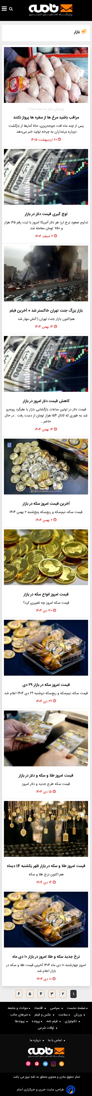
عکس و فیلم (44, 1014)
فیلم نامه (53, 1021)
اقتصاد (39, 1008)
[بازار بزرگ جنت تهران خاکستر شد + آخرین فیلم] (46, 273)
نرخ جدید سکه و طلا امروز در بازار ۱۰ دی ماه (46, 957)
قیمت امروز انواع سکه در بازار (46, 594)
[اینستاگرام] (53, 1063)
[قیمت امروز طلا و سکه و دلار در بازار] (46, 738)
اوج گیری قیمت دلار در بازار (46, 214)
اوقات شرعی (47, 1028)
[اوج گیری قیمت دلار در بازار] (46, 177)
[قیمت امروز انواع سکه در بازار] (46, 557)
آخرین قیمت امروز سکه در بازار (46, 504)
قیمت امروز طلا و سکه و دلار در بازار (46, 775)
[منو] (4, 9)
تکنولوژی (72, 1021)
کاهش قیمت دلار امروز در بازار (46, 401)
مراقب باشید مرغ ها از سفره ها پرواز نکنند (46, 117)
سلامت (63, 1014)
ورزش (79, 1014)
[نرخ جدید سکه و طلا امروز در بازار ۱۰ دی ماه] (46, 920)
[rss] (61, 1063)
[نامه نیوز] (50, 10)
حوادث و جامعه (18, 1008)
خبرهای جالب (19, 1014)
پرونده (36, 1021)
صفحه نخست (76, 1008)
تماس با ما (56, 1040)
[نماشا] (37, 1063)
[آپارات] (28, 1063)
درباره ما (36, 1040)
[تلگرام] (45, 1063)
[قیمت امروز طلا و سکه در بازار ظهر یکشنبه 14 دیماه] (46, 829)
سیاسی (56, 1008)
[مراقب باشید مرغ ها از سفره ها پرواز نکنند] (46, 75)
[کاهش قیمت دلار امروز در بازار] (46, 364)
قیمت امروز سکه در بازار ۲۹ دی (46, 685)
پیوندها (20, 1021)
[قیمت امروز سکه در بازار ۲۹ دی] (46, 648)
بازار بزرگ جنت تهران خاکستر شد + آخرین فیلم (46, 310)
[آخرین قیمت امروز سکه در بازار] (46, 466)
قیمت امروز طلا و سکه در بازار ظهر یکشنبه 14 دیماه (46, 866)
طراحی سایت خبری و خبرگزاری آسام (40, 1089)
